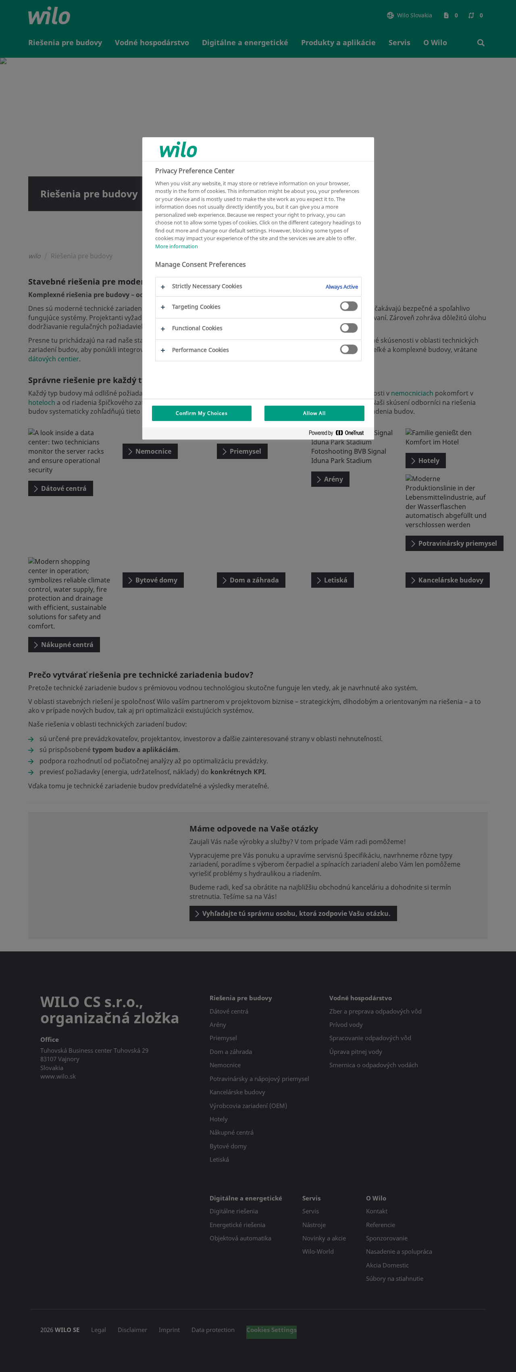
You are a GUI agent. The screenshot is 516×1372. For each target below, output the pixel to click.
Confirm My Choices (202, 413)
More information (176, 246)
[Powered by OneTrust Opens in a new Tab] (339, 434)
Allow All (314, 413)
